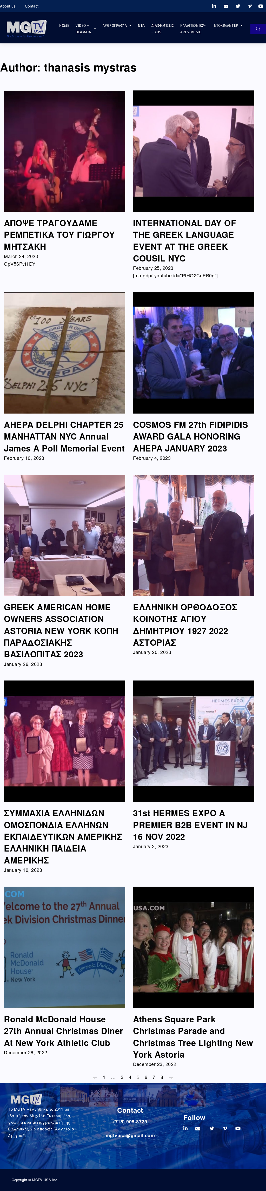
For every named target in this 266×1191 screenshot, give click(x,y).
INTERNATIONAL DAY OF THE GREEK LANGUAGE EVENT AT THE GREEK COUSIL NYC (184, 240)
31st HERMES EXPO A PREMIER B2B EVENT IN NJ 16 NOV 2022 (190, 824)
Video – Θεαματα (83, 29)
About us (8, 6)
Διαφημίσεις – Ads (162, 29)
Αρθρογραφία (115, 25)
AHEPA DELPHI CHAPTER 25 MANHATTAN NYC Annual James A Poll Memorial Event (64, 436)
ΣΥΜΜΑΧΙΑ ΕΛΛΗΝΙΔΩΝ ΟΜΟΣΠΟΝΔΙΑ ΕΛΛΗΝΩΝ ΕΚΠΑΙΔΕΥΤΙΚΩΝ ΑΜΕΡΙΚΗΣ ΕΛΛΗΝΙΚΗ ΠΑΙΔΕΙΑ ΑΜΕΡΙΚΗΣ (63, 836)
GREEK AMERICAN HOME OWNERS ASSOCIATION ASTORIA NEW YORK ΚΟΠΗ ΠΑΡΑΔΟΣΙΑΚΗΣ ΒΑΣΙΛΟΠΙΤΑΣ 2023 (61, 630)
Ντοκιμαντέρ (226, 25)
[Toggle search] (258, 29)
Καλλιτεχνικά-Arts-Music (193, 29)
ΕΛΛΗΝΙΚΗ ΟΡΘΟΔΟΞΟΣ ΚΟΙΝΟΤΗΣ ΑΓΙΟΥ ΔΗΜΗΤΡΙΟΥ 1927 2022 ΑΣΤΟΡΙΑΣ (185, 624)
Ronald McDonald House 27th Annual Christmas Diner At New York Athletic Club (63, 1031)
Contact (32, 6)
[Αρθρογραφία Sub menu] (130, 26)
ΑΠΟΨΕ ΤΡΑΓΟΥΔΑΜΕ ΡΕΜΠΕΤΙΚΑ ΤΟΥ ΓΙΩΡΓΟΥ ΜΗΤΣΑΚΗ (59, 234)
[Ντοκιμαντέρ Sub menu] (242, 26)
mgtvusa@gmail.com (130, 1135)
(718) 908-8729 (130, 1121)
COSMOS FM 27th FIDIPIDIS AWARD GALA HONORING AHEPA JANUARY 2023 (190, 436)
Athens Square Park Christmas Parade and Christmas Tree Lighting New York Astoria (193, 1036)
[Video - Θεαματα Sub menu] (95, 29)
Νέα (141, 25)
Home (64, 25)
